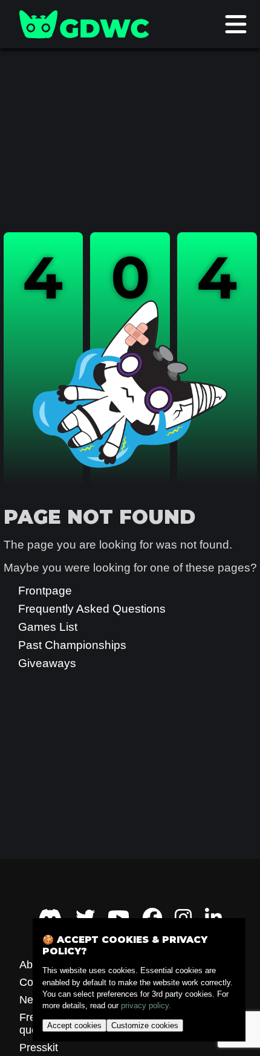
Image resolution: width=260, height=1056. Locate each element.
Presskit (38, 1047)
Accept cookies (74, 1025)
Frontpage (45, 590)
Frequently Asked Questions (92, 608)
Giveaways (47, 663)
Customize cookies (144, 1025)
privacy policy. (146, 1005)
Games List (47, 627)
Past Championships (72, 645)
